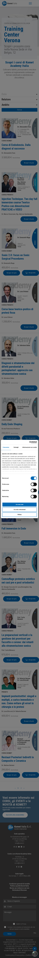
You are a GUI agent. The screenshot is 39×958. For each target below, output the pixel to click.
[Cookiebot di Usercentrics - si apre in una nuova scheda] (28, 442)
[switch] (34, 484)
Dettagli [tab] (16, 447)
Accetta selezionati (19, 509)
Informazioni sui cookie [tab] (29, 447)
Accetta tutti (19, 504)
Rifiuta (20, 514)
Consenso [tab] (6, 447)
